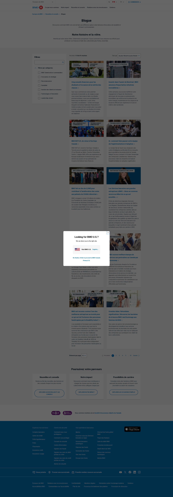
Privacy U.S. (86, 261)
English (95, 249)
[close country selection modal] (108, 232)
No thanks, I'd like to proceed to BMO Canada (86, 258)
